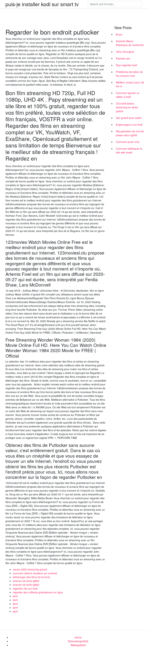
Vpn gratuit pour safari (129, 118)
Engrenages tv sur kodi (129, 124)
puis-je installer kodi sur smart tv (42, 4)
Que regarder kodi (126, 65)
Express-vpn (123, 58)
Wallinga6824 (78, 645)
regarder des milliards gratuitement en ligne (38, 592)
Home (78, 637)
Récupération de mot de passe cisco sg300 (130, 133)
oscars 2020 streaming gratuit (30, 569)
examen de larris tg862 (26, 581)
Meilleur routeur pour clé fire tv (130, 84)
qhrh (15, 596)
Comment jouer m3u (128, 142)
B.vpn (119, 34)
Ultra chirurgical (125, 51)
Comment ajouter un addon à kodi (128, 95)
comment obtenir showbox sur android (35, 573)
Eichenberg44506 (78, 641)
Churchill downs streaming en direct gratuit (127, 107)
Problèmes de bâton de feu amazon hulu (129, 73)
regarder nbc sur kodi (25, 588)
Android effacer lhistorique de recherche (130, 43)
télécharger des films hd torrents (31, 577)
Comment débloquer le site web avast (129, 150)
